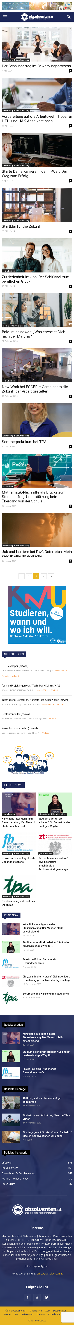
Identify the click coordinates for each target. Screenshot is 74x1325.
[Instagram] (37, 1297)
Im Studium (8, 486)
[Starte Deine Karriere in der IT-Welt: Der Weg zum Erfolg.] (37, 150)
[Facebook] (27, 1297)
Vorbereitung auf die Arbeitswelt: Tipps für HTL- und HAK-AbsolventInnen (37, 118)
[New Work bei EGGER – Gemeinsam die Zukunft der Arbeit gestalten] (37, 365)
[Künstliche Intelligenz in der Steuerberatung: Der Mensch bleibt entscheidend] (19, 804)
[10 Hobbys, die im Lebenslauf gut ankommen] (11, 1102)
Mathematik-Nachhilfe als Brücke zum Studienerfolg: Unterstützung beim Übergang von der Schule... (34, 496)
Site (16, 1314)
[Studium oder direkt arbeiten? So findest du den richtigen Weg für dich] (55, 804)
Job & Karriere (9, 271)
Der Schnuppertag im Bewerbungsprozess (36, 66)
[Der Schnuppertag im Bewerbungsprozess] (37, 44)
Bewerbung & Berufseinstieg (16, 60)
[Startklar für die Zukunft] (37, 205)
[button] (69, 17)
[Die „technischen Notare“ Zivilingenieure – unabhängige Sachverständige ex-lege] (55, 843)
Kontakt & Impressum (59, 1314)
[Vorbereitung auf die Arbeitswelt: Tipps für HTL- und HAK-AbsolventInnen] (37, 95)
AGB (47, 1310)
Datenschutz (59, 1310)
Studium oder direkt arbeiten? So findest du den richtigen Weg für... (54, 822)
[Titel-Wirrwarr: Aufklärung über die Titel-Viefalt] (11, 1120)
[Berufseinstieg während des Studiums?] (19, 886)
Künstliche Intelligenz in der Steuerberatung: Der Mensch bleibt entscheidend (18, 822)
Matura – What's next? (13, 326)
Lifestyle (6, 1162)
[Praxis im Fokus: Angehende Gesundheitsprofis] (19, 843)
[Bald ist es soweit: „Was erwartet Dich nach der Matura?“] (37, 310)
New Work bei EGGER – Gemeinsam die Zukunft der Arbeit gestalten (35, 389)
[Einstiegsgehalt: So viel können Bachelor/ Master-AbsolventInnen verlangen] (11, 1137)
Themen (41, 1314)
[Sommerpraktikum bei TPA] (37, 420)
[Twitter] (46, 1297)
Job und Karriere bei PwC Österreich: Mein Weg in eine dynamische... (37, 554)
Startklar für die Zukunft (21, 226)
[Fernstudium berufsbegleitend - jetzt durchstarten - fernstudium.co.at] (37, 615)
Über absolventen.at (15, 1310)
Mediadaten (36, 1310)
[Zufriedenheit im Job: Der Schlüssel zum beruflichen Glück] (37, 255)
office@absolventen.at (50, 1273)
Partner (7, 1314)
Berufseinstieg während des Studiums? (46, 993)
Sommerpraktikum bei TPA (24, 442)
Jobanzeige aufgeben (37, 1266)
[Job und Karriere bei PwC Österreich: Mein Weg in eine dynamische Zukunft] (37, 530)
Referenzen (27, 1314)
